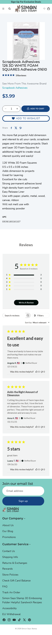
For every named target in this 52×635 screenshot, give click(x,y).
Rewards (7, 568)
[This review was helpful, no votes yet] (37, 371)
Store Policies (10, 574)
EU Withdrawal (11, 614)
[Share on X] (16, 128)
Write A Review (26, 302)
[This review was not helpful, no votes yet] (42, 371)
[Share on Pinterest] (20, 128)
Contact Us (8, 551)
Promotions (9, 537)
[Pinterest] (29, 619)
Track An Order (11, 592)
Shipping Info (10, 557)
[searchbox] (14, 315)
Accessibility (9, 608)
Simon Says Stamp (29, 628)
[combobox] (37, 322)
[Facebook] (4, 619)
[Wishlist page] (44, 8)
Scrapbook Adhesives (14, 88)
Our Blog (7, 531)
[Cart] (48, 8)
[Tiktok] (19, 619)
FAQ (4, 586)
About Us (8, 525)
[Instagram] (9, 619)
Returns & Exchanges (14, 563)
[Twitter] (24, 619)
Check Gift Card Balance (16, 580)
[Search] (9, 8)
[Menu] (3, 8)
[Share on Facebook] (11, 128)
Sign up (23, 501)
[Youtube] (14, 619)
